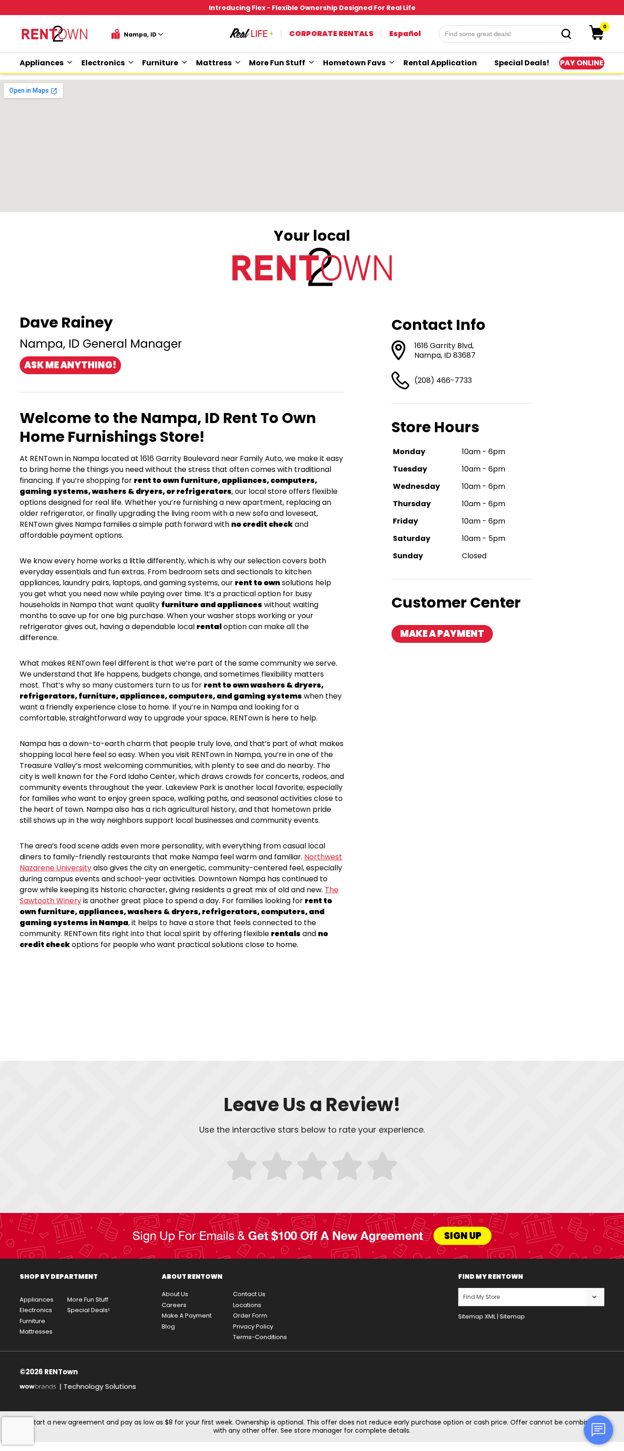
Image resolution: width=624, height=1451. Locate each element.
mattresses (36, 1331)
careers (174, 1305)
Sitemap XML (477, 1316)
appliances (41, 63)
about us (175, 1294)
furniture (160, 63)
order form (250, 1315)
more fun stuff (277, 63)
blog (168, 1326)
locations (247, 1305)
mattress (214, 63)
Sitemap (512, 1316)
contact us (249, 1294)
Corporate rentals (331, 33)
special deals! (522, 63)
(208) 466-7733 (443, 380)
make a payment (442, 633)
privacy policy (253, 1326)
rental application (440, 63)
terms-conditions (260, 1337)
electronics (103, 63)
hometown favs (354, 63)
